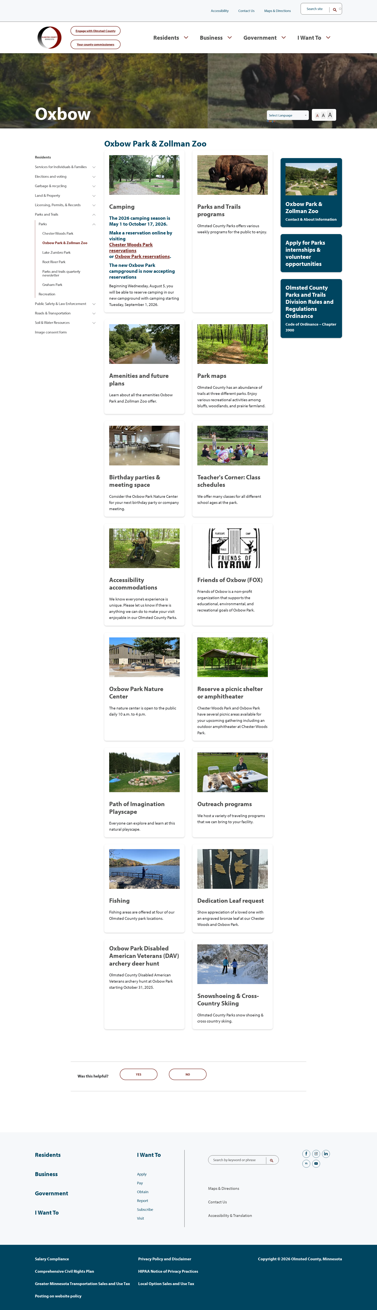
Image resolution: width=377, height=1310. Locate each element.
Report (142, 1200)
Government (260, 37)
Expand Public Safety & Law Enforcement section (94, 303)
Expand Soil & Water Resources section (94, 322)
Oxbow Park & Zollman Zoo (64, 242)
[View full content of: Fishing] (144, 888)
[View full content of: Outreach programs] (232, 792)
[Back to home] (50, 37)
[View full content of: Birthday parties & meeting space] (144, 469)
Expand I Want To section (328, 37)
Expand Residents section (186, 37)
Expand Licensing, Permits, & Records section (94, 204)
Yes (138, 1074)
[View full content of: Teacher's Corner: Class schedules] (232, 469)
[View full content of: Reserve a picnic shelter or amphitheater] (232, 687)
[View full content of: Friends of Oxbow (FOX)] (232, 575)
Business (211, 37)
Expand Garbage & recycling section (94, 185)
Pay (140, 1182)
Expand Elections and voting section (94, 176)
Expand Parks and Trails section (94, 214)
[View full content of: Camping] (144, 231)
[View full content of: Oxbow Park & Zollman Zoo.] (311, 192)
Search (332, 10)
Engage (95, 31)
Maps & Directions (277, 10)
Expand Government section (284, 37)
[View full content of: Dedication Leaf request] (232, 888)
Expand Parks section (94, 224)
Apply (141, 1174)
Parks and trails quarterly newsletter (61, 273)
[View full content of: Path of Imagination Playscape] (144, 792)
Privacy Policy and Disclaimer (164, 1258)
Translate (271, 121)
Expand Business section (230, 37)
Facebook (306, 1154)
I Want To (309, 37)
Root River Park (53, 261)
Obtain (142, 1191)
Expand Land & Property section (94, 195)
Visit (140, 1218)
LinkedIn (326, 1154)
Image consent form (51, 332)
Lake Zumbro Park (56, 252)
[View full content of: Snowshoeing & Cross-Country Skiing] (232, 984)
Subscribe (145, 1209)
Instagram (316, 1154)
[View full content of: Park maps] (232, 366)
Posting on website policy (58, 1295)
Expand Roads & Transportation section (94, 313)
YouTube (316, 1163)
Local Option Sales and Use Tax (166, 1283)
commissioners (95, 44)
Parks (43, 224)
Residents (166, 37)
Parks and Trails (46, 214)
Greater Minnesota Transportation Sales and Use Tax (82, 1283)
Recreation (47, 294)
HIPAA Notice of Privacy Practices (168, 1271)
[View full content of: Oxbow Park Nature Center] (144, 687)
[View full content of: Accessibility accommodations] (144, 575)
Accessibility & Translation (230, 1215)
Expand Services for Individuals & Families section (94, 166)
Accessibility (220, 10)
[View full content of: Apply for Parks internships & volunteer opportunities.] (311, 253)
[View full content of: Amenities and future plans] (144, 366)
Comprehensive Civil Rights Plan (64, 1271)
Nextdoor (306, 1163)
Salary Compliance (52, 1258)
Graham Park (52, 284)
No (188, 1074)
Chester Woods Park (57, 233)
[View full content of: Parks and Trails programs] (232, 231)
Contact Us (246, 10)
